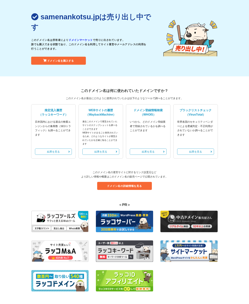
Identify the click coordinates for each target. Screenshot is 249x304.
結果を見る (53, 151)
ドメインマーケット (81, 39)
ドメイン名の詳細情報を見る (124, 185)
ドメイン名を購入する (60, 60)
